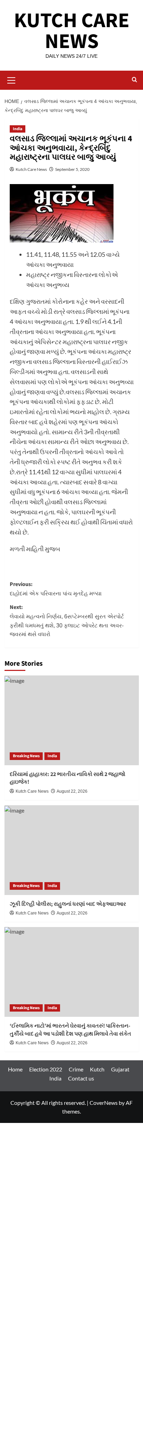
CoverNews (104, 1102)
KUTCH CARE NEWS (71, 31)
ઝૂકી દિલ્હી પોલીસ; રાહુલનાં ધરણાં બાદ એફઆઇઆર (68, 904)
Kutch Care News (31, 169)
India (17, 129)
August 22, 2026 (72, 791)
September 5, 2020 (72, 169)
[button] (11, 79)
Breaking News (26, 756)
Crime (76, 1069)
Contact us (81, 1078)
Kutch (97, 1069)
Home (15, 1069)
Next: (67, 620)
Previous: (56, 588)
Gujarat (120, 1069)
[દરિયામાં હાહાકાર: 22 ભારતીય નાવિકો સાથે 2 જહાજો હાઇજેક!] (72, 720)
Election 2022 (45, 1069)
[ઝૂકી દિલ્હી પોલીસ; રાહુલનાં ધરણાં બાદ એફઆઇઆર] (72, 850)
